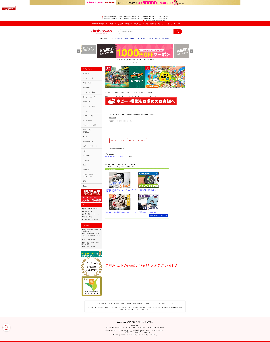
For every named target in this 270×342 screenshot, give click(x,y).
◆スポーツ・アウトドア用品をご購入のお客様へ (91, 243)
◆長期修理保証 (87, 211)
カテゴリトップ (109, 92)
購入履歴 (145, 24)
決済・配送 (109, 24)
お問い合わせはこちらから (106, 303)
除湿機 (119, 38)
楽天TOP (177, 24)
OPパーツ (153, 92)
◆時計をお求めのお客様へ (89, 239)
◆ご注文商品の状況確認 (90, 219)
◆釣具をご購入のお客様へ (89, 246)
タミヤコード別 (145, 92)
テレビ (137, 38)
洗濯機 (131, 38)
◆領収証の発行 (87, 217)
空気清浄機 (165, 38)
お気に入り (137, 24)
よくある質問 (119, 24)
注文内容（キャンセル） (158, 24)
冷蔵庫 (125, 38)
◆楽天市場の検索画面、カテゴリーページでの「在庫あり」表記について (91, 235)
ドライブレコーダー (153, 38)
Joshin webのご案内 (97, 24)
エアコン (113, 38)
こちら (129, 156)
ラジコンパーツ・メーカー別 (132, 92)
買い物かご (128, 24)
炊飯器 (143, 38)
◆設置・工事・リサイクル (90, 214)
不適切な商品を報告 (117, 148)
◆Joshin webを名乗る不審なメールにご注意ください (91, 230)
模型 (116, 92)
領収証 (170, 24)
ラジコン (120, 92)
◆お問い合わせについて (90, 209)
